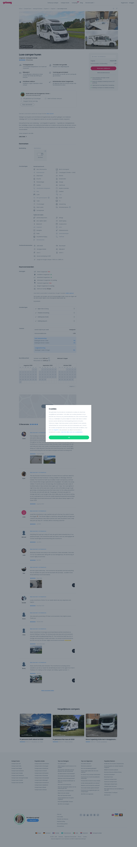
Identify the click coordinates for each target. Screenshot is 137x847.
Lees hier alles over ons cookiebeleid (71, 432)
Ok (69, 437)
